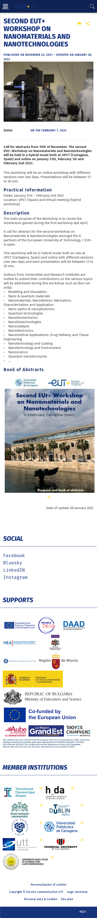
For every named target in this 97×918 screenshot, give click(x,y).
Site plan (67, 899)
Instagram (15, 577)
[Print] (79, 24)
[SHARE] (88, 24)
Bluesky (12, 563)
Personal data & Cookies (41, 899)
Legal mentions (77, 892)
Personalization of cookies (49, 884)
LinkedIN (14, 570)
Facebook (14, 555)
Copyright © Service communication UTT (36, 892)
